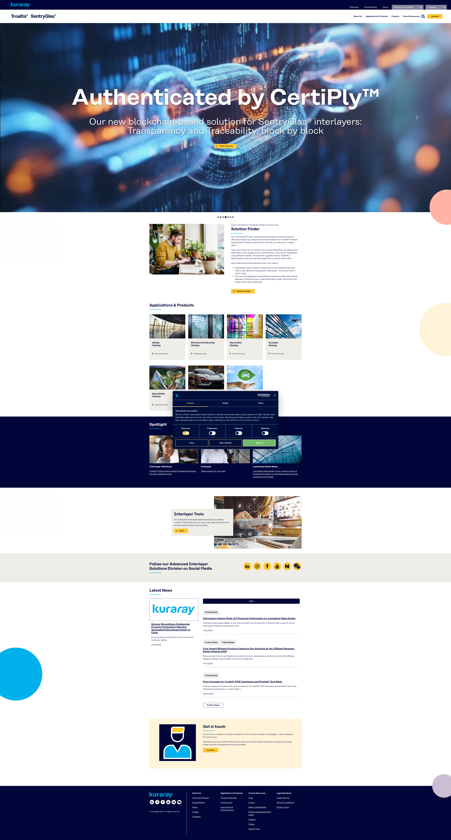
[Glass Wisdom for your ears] (225, 343)
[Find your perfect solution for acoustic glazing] (284, 219)
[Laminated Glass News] (277, 343)
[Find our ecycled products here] (245, 270)
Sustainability (370, 7)
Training (252, 713)
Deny (192, 443)
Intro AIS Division (200, 691)
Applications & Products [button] (377, 16)
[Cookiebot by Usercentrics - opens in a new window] (259, 395)
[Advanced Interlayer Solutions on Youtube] (278, 459)
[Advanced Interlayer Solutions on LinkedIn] (248, 459)
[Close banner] (275, 395)
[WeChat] (297, 459)
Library (251, 696)
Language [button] (432, 7)
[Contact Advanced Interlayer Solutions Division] (177, 636)
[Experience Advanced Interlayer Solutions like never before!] (225, 64)
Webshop (354, 7)
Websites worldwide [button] (404, 7)
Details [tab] (225, 403)
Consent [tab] (190, 403)
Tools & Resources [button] (411, 16)
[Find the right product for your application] (186, 142)
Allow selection (225, 443)
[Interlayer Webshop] (173, 343)
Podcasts (196, 710)
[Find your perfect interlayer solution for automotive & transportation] (206, 270)
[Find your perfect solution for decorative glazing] (245, 219)
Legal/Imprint (283, 691)
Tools (250, 691)
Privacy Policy (282, 700)
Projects (395, 16)
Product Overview (228, 691)
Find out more (161, 247)
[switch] (212, 433)
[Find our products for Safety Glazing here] (167, 219)
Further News (213, 598)
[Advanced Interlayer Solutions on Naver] (288, 459)
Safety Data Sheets (257, 700)
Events (195, 705)
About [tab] (260, 403)
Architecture (226, 696)
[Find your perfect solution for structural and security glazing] (206, 219)
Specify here (254, 722)
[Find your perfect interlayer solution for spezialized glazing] (167, 270)
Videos (251, 717)
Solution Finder (243, 184)
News (385, 7)
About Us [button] (358, 16)
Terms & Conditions (285, 696)
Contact (435, 16)
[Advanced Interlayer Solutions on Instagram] (258, 459)
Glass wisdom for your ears (213, 364)
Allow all (259, 443)
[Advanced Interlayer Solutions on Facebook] (268, 459)
